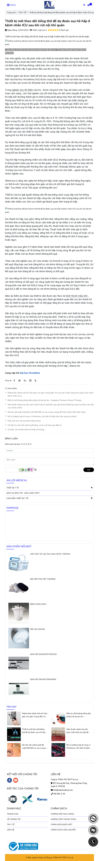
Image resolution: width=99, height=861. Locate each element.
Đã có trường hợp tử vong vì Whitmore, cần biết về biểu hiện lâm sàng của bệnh (42, 416)
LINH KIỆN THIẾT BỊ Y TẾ (17, 498)
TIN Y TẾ (22, 12)
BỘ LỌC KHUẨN (37, 629)
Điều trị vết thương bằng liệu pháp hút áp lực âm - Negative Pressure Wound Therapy (45, 400)
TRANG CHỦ (12, 814)
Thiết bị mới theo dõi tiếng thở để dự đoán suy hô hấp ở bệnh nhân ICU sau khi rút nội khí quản (34, 731)
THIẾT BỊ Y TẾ (12, 487)
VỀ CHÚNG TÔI (13, 819)
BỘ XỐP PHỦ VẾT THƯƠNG (42, 579)
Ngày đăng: (12, 30)
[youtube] (15, 780)
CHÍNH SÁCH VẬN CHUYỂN (63, 829)
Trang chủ (11, 12)
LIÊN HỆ (10, 829)
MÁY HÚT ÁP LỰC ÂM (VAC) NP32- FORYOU (50, 554)
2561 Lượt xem (39, 30)
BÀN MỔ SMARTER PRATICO (43, 654)
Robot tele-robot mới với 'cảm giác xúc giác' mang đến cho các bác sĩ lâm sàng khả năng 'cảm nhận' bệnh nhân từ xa (51, 394)
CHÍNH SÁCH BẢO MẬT (61, 824)
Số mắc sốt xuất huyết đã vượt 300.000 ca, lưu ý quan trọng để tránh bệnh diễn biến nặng (46, 412)
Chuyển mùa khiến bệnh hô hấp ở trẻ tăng (26, 429)
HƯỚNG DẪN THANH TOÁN (63, 819)
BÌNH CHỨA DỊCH (38, 604)
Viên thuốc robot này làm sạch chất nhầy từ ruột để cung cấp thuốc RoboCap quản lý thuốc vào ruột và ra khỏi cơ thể (51, 406)
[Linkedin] (25, 380)
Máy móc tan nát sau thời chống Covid (24, 421)
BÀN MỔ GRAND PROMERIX (43, 679)
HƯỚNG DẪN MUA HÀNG (62, 814)
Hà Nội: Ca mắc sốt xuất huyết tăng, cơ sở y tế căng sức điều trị (34, 425)
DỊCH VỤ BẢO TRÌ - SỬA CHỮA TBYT (23, 493)
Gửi (88, 469)
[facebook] (9, 780)
